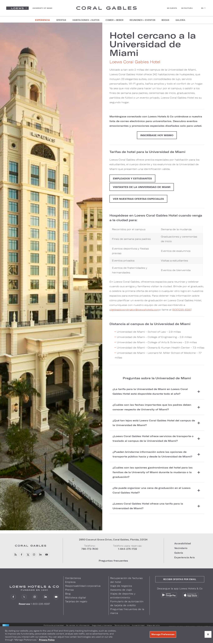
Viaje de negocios (121, 586)
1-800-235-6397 (40, 604)
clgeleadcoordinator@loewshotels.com (134, 309)
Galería (178, 552)
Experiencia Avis (184, 557)
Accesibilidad (182, 543)
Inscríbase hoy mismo (156, 135)
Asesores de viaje (121, 589)
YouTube (46, 554)
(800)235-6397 (181, 309)
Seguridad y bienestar (102, 625)
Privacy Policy (47, 639)
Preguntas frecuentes (113, 560)
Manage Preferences (162, 634)
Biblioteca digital (75, 597)
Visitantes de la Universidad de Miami (141, 187)
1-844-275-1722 (127, 549)
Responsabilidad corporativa (83, 586)
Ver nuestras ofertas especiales (138, 198)
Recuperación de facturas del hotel (126, 580)
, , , (113, 539)
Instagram (34, 554)
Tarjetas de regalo (76, 601)
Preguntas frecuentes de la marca (127, 611)
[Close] (208, 634)
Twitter (27, 554)
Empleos (70, 582)
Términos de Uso (122, 625)
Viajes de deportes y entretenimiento (123, 595)
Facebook (21, 554)
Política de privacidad (54, 625)
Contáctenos (73, 578)
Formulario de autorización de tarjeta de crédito (126, 603)
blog (15, 554)
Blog (68, 593)
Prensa (69, 589)
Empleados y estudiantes (132, 178)
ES (202, 8)
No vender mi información (78, 625)
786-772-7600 (89, 549)
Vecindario (180, 548)
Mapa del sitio (153, 625)
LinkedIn (40, 554)
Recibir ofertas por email (179, 579)
